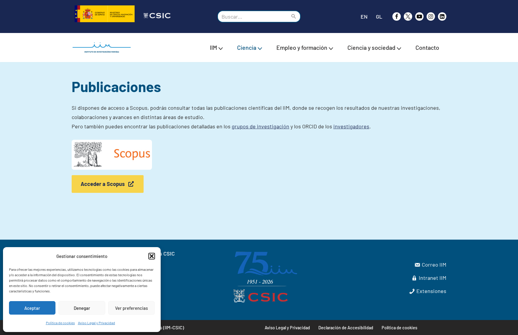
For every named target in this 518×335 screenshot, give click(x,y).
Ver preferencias (131, 308)
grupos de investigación (260, 126)
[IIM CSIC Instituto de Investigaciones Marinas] (103, 47)
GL (379, 16)
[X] (408, 16)
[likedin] (442, 16)
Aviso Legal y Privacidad (96, 323)
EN (364, 16)
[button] (152, 256)
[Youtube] (419, 16)
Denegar (82, 308)
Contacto (427, 47)
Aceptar (32, 308)
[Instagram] (431, 16)
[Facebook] (396, 16)
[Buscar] (294, 16)
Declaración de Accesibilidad (345, 327)
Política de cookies (60, 323)
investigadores (351, 126)
